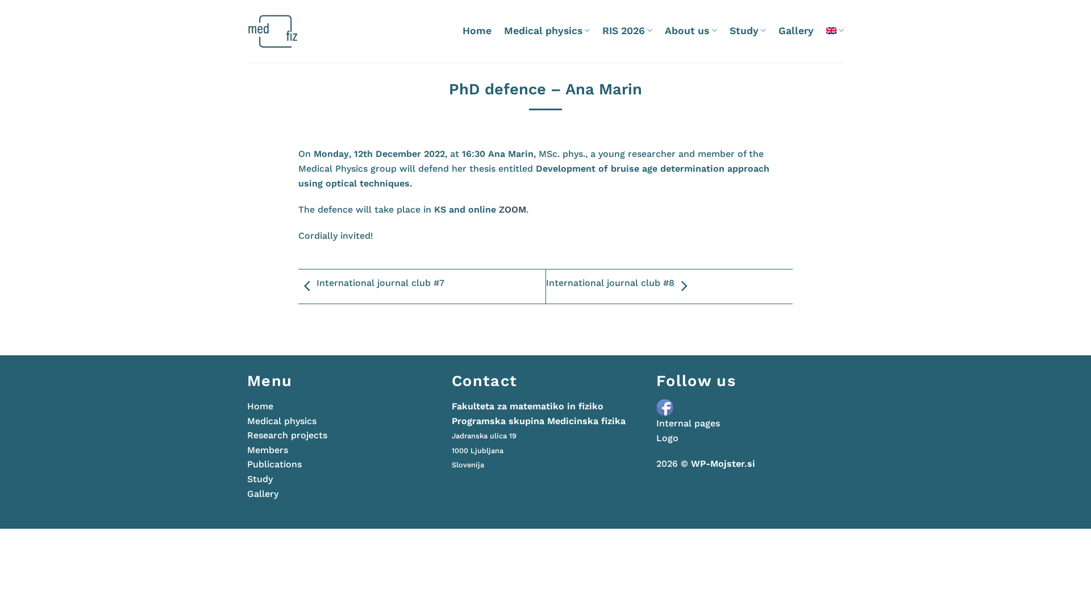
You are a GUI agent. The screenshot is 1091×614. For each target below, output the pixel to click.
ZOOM (512, 209)
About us (687, 30)
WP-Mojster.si (723, 463)
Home (477, 30)
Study (744, 30)
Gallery (796, 30)
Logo (667, 438)
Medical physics (543, 30)
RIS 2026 (623, 30)
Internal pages (688, 423)
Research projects (287, 435)
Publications (274, 464)
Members (267, 450)
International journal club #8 (610, 282)
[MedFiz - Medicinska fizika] (295, 31)
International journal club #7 (380, 282)
